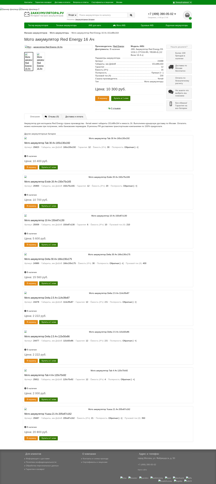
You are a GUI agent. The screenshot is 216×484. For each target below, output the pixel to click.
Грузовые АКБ (147, 25)
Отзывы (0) (53, 116)
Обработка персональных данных (42, 465)
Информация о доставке (38, 458)
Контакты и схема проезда (95, 458)
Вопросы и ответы (81, 2)
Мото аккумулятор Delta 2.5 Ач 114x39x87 (47, 297)
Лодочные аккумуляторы (176, 25)
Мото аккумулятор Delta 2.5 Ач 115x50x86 (47, 336)
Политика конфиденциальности (41, 462)
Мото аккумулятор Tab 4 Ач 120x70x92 (45, 375)
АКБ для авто (95, 25)
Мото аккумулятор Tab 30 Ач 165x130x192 (47, 143)
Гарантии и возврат (43, 2)
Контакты (28, 2)
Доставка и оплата (62, 2)
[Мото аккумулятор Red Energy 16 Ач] (58, 47)
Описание (35, 116)
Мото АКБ (121, 25)
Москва (119, 2)
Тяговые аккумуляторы (66, 25)
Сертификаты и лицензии (102, 2)
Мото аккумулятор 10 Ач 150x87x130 (44, 220)
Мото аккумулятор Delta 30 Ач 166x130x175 (48, 259)
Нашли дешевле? (179, 47)
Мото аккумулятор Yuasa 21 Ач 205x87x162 (48, 413)
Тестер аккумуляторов (38, 25)
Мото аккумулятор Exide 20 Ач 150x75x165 (47, 181)
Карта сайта (142, 470)
